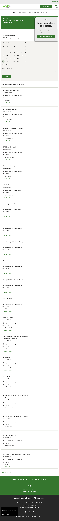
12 (14, 55)
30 (3, 64)
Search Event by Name (9, 35)
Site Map (40, 516)
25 (10, 61)
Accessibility (19, 516)
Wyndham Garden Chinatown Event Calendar (29, 13)
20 (18, 58)
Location (29, 479)
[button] (46, 6)
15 (25, 55)
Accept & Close (6, 514)
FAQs (37, 479)
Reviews (44, 479)
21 (21, 58)
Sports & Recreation (9, 22)
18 (10, 58)
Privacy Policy (34, 516)
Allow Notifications (46, 36)
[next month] (25, 42)
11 (10, 55)
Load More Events (6, 472)
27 (18, 61)
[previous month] (22, 43)
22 (25, 58)
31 (7, 64)
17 (7, 58)
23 (3, 61)
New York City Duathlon (13, 20)
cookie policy (11, 512)
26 (14, 61)
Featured (6, 18)
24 (7, 61)
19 (14, 58)
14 (21, 55)
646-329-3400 (32, 505)
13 (18, 55)
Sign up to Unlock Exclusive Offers (29, 488)
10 (7, 55)
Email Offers (26, 516)
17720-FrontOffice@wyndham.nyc (29, 507)
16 (3, 58)
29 (25, 61)
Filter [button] (6, 76)
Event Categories (7, 68)
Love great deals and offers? (46, 24)
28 (21, 61)
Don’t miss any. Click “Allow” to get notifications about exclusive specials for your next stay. (46, 30)
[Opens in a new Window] (26, 512)
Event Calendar (18, 479)
